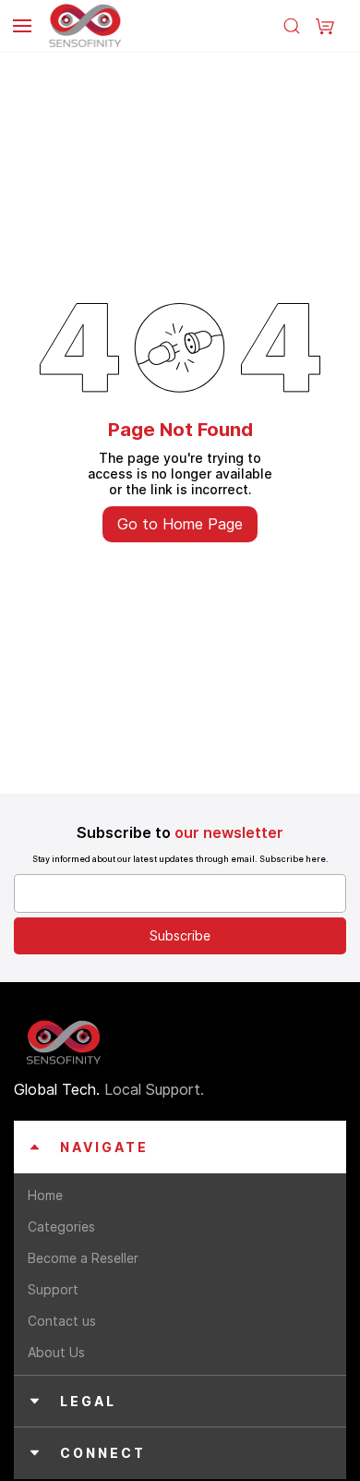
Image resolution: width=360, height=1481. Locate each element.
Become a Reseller (83, 1258)
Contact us (62, 1321)
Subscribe (180, 935)
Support (53, 1289)
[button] (325, 26)
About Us (56, 1352)
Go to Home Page (180, 524)
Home (45, 1195)
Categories (61, 1226)
